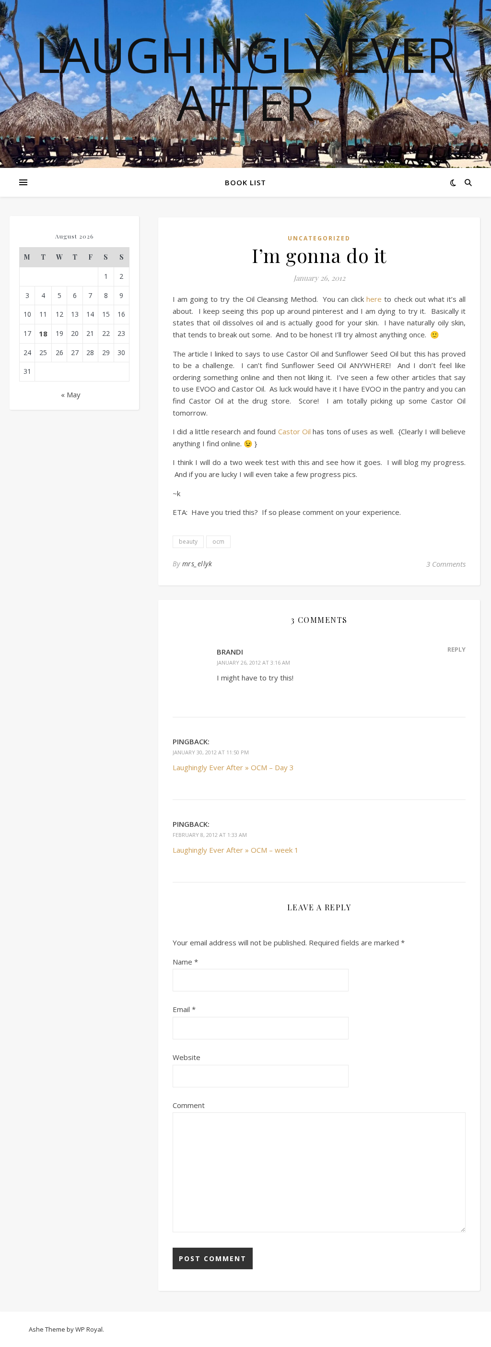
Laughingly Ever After (245, 78)
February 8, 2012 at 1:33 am (210, 834)
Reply (456, 649)
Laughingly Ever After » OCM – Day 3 (233, 767)
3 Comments (446, 564)
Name (185, 961)
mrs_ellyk (197, 563)
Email (184, 1009)
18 (43, 333)
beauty (188, 541)
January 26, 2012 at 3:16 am (253, 662)
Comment (189, 1105)
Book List (245, 182)
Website (186, 1057)
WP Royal (89, 1329)
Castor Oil (294, 431)
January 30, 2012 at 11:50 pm (211, 752)
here (374, 299)
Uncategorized (319, 238)
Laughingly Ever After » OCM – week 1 (236, 850)
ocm (218, 541)
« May (71, 394)
